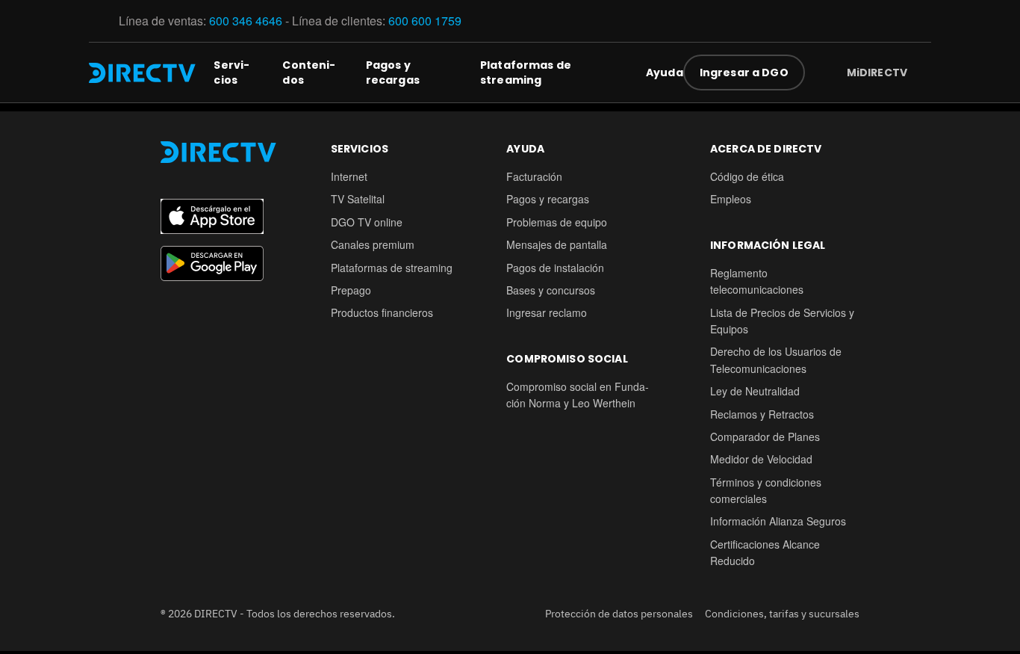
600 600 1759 (426, 20)
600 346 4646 (245, 20)
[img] (919, 72)
